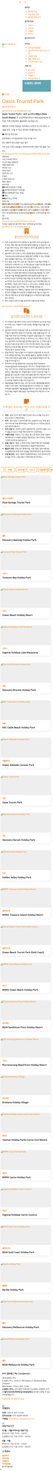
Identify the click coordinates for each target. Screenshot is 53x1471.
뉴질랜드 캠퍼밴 (33, 83)
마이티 (30, 33)
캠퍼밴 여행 (32, 11)
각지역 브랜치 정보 (35, 61)
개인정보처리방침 (17, 1398)
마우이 (30, 25)
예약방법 (20, 110)
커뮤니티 (28, 66)
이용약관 (5, 1398)
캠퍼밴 (27, 7)
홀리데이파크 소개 (9, 110)
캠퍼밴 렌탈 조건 (34, 17)
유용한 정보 (32, 56)
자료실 (27, 43)
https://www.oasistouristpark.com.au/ (18, 221)
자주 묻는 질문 (33, 14)
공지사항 (31, 70)
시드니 (32, 469)
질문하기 (31, 72)
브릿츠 (30, 28)
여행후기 (31, 75)
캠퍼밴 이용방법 (34, 47)
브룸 (10, 469)
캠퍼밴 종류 (29, 21)
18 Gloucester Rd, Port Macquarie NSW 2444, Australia (26, 153)
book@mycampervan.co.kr (22, 1418)
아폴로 (30, 31)
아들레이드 (43, 469)
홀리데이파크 (30, 38)
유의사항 (27, 110)
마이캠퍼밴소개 (34, 78)
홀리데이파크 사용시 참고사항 (38, 52)
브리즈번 (21, 469)
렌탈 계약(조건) (34, 59)
